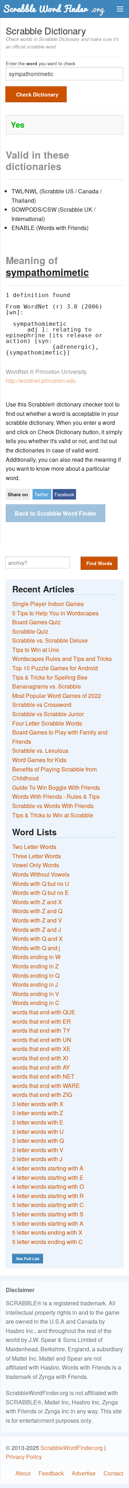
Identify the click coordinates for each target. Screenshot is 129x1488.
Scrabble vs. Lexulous (40, 750)
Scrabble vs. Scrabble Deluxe (50, 640)
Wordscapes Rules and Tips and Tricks (62, 658)
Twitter (41, 494)
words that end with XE (41, 1049)
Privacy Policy (24, 1456)
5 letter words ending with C (47, 1242)
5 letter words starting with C (48, 1205)
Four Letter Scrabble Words (47, 723)
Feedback (51, 1473)
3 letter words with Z (37, 1113)
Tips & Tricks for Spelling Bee (49, 677)
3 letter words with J (37, 1159)
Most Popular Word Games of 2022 (56, 695)
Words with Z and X (37, 902)
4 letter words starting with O (48, 1186)
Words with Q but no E (40, 892)
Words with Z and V (37, 920)
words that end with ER (41, 1021)
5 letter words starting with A (47, 1223)
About (22, 1473)
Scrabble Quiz (30, 631)
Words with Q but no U (40, 883)
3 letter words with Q (38, 1140)
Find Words (99, 563)
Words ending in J (35, 984)
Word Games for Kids (39, 760)
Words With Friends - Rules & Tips (56, 796)
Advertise (84, 1473)
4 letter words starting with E (47, 1177)
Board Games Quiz (36, 622)
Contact (113, 1473)
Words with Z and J (36, 929)
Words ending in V (35, 994)
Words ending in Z (35, 966)
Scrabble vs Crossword (41, 704)
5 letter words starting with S (47, 1214)
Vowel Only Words (35, 865)
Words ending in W (36, 957)
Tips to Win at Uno (35, 650)
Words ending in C (35, 1003)
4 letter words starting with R (48, 1196)
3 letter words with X (37, 1104)
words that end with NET (43, 1076)
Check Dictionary (37, 94)
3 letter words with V (37, 1150)
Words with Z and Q (37, 911)
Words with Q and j (36, 948)
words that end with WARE (46, 1085)
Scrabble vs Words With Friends (53, 806)
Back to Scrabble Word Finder (55, 513)
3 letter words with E (37, 1122)
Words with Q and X (37, 938)
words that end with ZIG (42, 1094)
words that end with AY (41, 1067)
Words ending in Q (35, 975)
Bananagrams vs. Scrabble (46, 686)
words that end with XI (40, 1058)
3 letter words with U (38, 1131)
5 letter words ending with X (47, 1232)
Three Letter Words (36, 856)
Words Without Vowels (41, 874)
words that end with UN (41, 1040)
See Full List (27, 1258)
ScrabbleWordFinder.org (71, 1448)
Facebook (64, 494)
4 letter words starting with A (47, 1168)
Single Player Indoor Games (48, 604)
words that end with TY (41, 1030)
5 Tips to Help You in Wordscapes (55, 613)
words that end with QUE (43, 1012)
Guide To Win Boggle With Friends (56, 787)
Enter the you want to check (40, 63)
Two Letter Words (34, 846)
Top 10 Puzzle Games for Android (55, 668)
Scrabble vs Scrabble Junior (48, 714)
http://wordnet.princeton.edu (41, 380)
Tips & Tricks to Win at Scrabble (52, 815)
